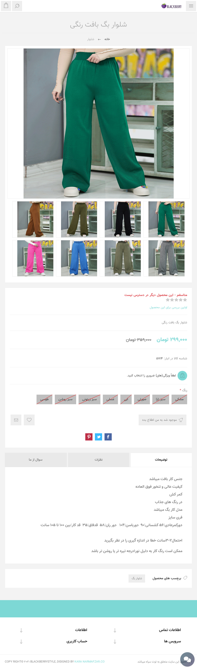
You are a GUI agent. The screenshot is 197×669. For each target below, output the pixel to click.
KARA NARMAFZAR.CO (89, 662)
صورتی (142, 399)
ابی (126, 399)
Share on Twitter (98, 436)
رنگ (184, 390)
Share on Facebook (108, 436)
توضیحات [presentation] (161, 460)
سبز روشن (65, 399)
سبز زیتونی (89, 399)
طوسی (44, 399)
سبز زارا (161, 399)
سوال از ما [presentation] (36, 460)
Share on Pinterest (88, 436)
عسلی (110, 399)
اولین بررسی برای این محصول (168, 307)
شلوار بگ (137, 578)
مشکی (179, 399)
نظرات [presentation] (99, 460)
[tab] (161, 460)
